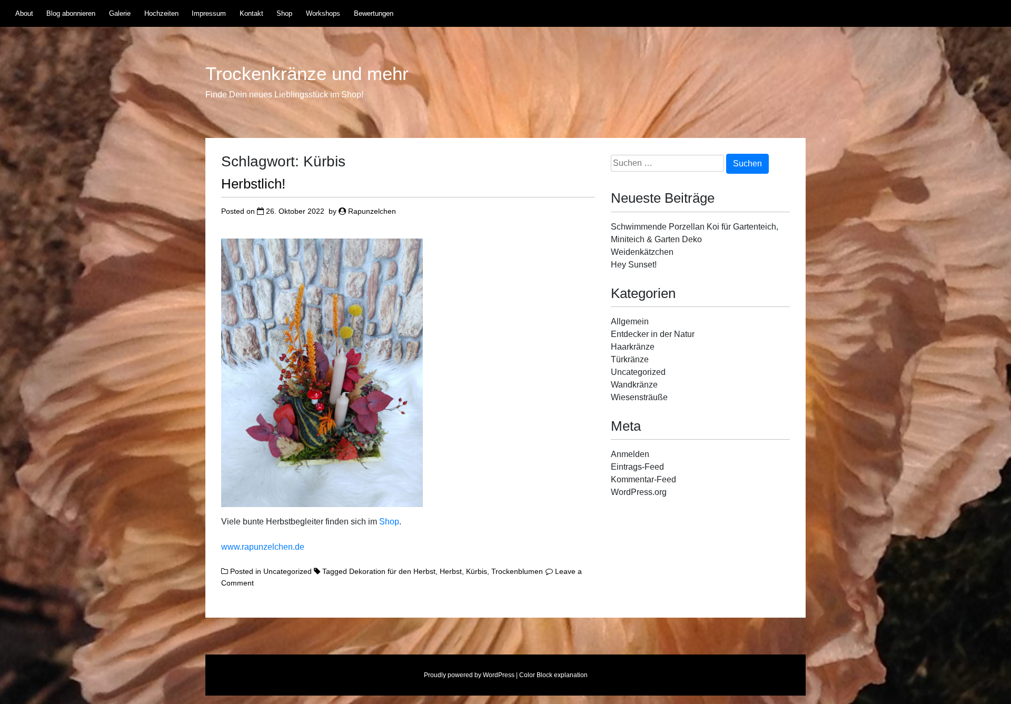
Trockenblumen (517, 571)
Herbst (451, 571)
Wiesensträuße (639, 397)
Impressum (209, 13)
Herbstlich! (253, 184)
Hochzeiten (161, 13)
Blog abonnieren (70, 13)
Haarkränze (633, 346)
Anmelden (630, 454)
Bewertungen (373, 13)
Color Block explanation (553, 675)
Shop (284, 13)
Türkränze (630, 359)
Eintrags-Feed (637, 466)
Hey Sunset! (634, 264)
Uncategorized (287, 571)
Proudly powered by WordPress (469, 675)
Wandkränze (634, 384)
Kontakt (251, 13)
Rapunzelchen (372, 211)
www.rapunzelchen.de (262, 546)
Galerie (120, 13)
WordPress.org (639, 492)
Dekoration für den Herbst (392, 571)
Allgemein (630, 321)
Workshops (323, 13)
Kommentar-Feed (643, 479)
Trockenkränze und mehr (307, 74)
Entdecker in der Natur (653, 334)
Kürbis (476, 571)
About (24, 13)
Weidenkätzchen (642, 251)
